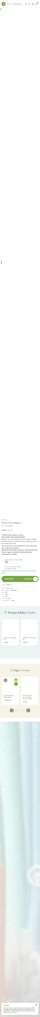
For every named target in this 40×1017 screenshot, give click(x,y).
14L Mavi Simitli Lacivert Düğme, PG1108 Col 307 (27, 697)
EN (26, 4)
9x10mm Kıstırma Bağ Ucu (10, 638)
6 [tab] (24, 710)
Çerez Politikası (12, 1012)
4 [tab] (20, 710)
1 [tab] (1, 262)
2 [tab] (17, 710)
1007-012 (4, 520)
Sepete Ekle (18, 579)
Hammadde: (7, 526)
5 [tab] (22, 710)
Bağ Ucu (9, 585)
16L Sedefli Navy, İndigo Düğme (9, 696)
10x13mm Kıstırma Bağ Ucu (29, 638)
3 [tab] (19, 710)
